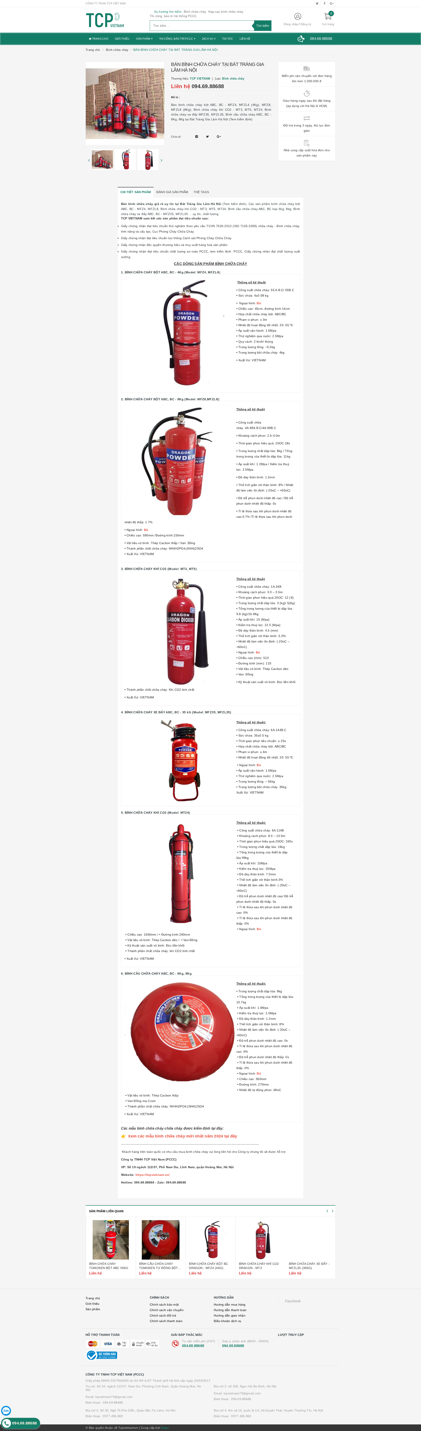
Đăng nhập (291, 24)
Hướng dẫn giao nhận (229, 1315)
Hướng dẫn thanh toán (230, 1310)
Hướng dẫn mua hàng (230, 1304)
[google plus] (331, 3)
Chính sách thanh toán (166, 1321)
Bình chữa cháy (195, 11)
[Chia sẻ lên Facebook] (197, 136)
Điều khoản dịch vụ (227, 1321)
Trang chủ (99, 38)
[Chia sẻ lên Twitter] (208, 136)
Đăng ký (306, 24)
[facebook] (324, 3)
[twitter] (317, 3)
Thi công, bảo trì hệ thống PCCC (173, 16)
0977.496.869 (113, 1416)
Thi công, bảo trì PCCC (176, 38)
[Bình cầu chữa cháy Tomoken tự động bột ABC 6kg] (160, 1240)
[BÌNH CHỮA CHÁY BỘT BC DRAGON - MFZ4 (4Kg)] (210, 1240)
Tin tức (227, 38)
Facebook (293, 1301)
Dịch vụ (208, 38)
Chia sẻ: (176, 136)
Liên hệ (245, 38)
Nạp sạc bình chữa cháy (225, 11)
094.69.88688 (208, 86)
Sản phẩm (143, 38)
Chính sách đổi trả (163, 1315)
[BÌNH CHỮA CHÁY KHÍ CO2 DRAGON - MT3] (260, 1240)
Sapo (165, 1427)
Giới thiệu (122, 38)
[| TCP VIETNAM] (114, 20)
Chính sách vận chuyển (167, 1310)
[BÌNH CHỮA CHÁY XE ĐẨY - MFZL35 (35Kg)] (310, 1240)
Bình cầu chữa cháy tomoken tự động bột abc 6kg (158, 1268)
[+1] (218, 136)
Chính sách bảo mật (164, 1304)
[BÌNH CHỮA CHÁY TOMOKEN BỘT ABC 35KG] (110, 1240)
